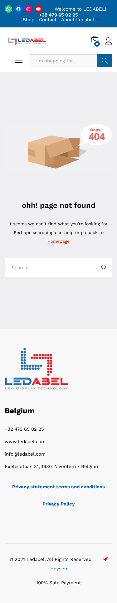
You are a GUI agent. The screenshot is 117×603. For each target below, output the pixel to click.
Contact (47, 19)
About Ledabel (77, 19)
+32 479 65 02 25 (24, 429)
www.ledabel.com (25, 441)
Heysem (59, 569)
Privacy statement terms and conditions (58, 487)
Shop (28, 19)
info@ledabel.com (25, 454)
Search (104, 60)
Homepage (58, 241)
